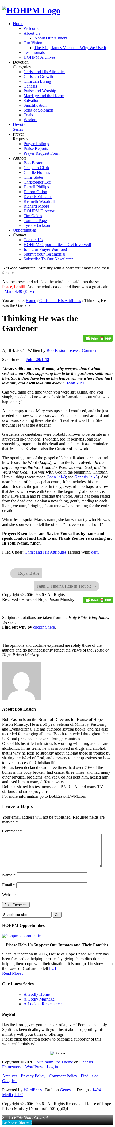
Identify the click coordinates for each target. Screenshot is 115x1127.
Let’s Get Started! (17, 1122)
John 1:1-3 (57, 477)
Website (9, 894)
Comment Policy (63, 1076)
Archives (9, 1076)
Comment (12, 831)
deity (95, 552)
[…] (52, 968)
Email (8, 885)
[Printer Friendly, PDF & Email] (98, 340)
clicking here (44, 627)
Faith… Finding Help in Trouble (67, 586)
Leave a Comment (82, 350)
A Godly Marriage (39, 999)
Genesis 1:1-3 (86, 477)
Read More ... (13, 973)
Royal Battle (26, 573)
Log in (52, 1067)
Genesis (66, 1090)
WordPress (34, 1067)
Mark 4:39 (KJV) (19, 291)
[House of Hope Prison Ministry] (31, 10)
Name (9, 875)
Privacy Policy (33, 1076)
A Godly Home (37, 994)
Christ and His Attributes (45, 552)
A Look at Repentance (43, 1004)
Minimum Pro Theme (55, 1062)
